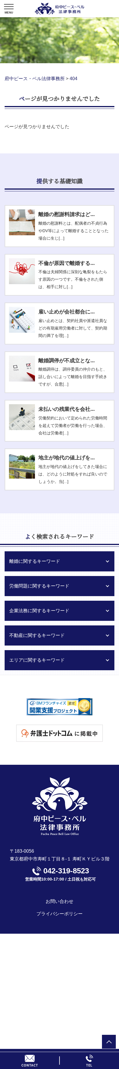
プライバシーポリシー (59, 913)
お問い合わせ (59, 901)
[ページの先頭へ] (109, 1042)
